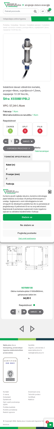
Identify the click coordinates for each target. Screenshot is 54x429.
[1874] (5, 141)
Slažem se (27, 217)
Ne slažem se (27, 225)
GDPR (5, 405)
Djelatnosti (7, 400)
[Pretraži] (35, 11)
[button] (49, 191)
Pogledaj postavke (27, 233)
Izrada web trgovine (33, 421)
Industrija (14, 25)
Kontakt (6, 392)
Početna (6, 25)
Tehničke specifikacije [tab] (17, 157)
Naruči (26, 141)
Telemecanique (42, 151)
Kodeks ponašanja (10, 410)
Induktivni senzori (34, 25)
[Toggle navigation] (49, 19)
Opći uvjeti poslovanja (27, 238)
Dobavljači (7, 397)
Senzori (22, 25)
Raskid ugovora (9, 412)
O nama (6, 394)
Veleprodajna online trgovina (14, 19)
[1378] (13, 311)
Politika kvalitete (9, 407)
